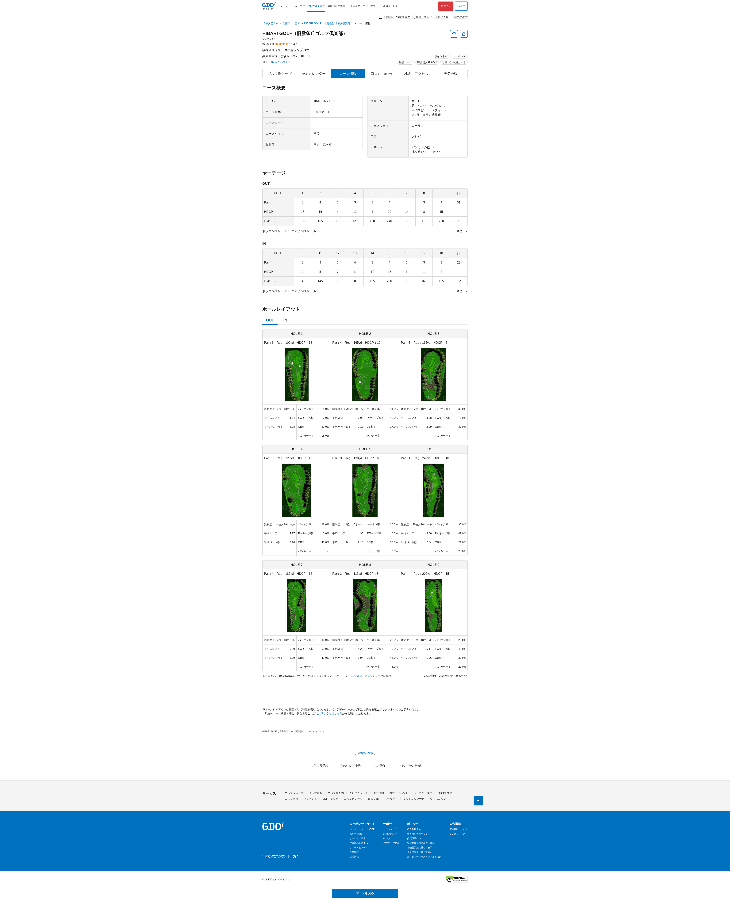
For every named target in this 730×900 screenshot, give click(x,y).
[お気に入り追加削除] (454, 34)
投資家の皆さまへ (359, 843)
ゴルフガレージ (353, 798)
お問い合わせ (390, 834)
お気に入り (441, 17)
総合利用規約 (414, 829)
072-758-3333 (280, 62)
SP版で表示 (365, 753)
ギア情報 (378, 793)
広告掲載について (458, 829)
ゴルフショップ (294, 793)
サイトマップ (390, 829)
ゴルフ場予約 (270, 23)
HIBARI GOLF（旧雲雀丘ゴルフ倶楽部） (328, 23)
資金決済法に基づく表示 (419, 852)
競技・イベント (399, 793)
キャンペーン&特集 (410, 765)
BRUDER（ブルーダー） (383, 798)
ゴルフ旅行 (291, 798)
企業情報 (354, 852)
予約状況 (388, 17)
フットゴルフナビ (414, 798)
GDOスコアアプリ (362, 675)
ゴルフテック (330, 798)
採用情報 (354, 856)
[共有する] (464, 34)
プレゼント (310, 798)
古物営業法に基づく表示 (419, 847)
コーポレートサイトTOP (362, 829)
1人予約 (380, 765)
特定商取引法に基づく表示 (421, 843)
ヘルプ (461, 6)
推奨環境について (416, 838)
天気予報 (450, 74)
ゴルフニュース (358, 793)
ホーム (284, 6)
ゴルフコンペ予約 (350, 765)
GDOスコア (445, 793)
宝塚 (297, 23)
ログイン (446, 6)
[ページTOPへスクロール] (478, 800)
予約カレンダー (314, 74)
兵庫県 (286, 23)
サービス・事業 (358, 838)
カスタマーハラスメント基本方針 (424, 856)
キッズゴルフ (438, 798)
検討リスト (422, 17)
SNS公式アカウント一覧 (279, 856)
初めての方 (461, 17)
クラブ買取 (315, 793)
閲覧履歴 (404, 17)
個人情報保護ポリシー (418, 834)
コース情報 (347, 74)
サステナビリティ (359, 847)
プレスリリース (457, 834)
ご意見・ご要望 (391, 843)
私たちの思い (356, 834)
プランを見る (365, 893)
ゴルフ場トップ (280, 74)
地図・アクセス (416, 74)
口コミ (382, 74)
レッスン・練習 (423, 793)
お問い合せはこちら (330, 713)
